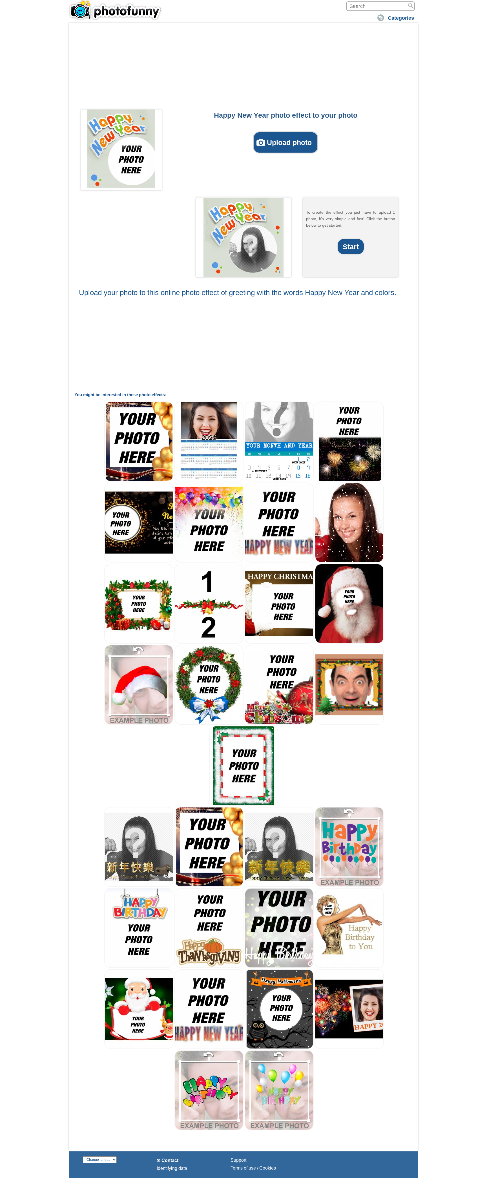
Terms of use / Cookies (253, 1168)
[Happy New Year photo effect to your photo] (121, 149)
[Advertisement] (243, 67)
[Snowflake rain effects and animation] (349, 561)
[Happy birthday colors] (209, 1128)
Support (238, 1160)
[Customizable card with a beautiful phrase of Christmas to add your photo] (138, 561)
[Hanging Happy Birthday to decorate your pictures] (138, 966)
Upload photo (289, 142)
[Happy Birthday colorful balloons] (279, 1128)
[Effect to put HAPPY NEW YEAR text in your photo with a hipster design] (279, 561)
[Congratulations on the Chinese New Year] (279, 885)
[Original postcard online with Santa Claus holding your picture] (279, 642)
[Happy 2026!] (349, 1047)
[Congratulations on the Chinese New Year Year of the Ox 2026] (138, 885)
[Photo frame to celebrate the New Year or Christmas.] (209, 885)
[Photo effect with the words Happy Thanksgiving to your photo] (209, 966)
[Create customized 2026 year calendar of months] (279, 480)
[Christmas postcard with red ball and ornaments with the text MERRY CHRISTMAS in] (279, 723)
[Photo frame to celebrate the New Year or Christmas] (138, 480)
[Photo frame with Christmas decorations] (138, 642)
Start (351, 247)
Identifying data (172, 1168)
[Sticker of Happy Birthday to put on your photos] (349, 885)
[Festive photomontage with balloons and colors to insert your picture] (209, 561)
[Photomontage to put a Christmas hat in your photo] (138, 723)
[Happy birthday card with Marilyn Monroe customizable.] (349, 966)
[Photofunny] (115, 10)
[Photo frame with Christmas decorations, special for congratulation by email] (243, 804)
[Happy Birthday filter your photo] (279, 966)
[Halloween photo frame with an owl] (279, 1047)
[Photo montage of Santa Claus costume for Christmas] (349, 642)
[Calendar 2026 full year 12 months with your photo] (209, 480)
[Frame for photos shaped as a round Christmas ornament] (209, 723)
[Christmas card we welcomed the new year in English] (349, 480)
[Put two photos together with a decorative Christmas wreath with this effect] (209, 642)
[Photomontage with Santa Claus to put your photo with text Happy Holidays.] (138, 1047)
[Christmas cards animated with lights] (349, 723)
